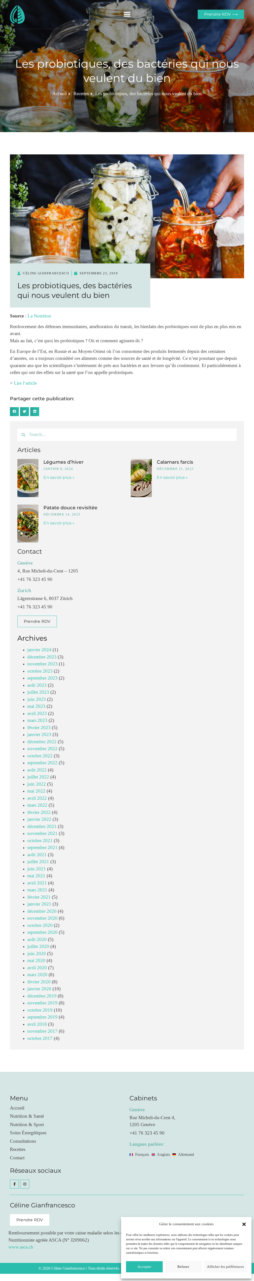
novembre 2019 (42, 1003)
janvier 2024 (39, 650)
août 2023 (37, 685)
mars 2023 (37, 720)
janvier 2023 (39, 734)
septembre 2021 (42, 847)
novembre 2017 (42, 1031)
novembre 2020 (42, 918)
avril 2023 (37, 713)
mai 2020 (36, 960)
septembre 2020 (42, 932)
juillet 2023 (38, 692)
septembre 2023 (42, 678)
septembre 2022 (42, 763)
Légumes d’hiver (63, 462)
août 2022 (37, 770)
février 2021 (39, 897)
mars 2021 (37, 890)
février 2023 (39, 727)
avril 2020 (37, 967)
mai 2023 (36, 706)
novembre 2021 (42, 833)
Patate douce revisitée (70, 508)
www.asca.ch (20, 1247)
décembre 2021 (42, 826)
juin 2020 (36, 953)
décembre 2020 (42, 911)
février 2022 (39, 812)
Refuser (183, 1267)
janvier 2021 (39, 904)
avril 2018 (37, 1024)
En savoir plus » (58, 477)
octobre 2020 (40, 925)
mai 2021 (36, 876)
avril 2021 (37, 883)
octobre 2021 (40, 840)
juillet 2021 (38, 861)
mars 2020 (37, 974)
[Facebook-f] (14, 1184)
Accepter (144, 1267)
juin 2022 (36, 784)
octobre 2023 (40, 671)
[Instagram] (24, 1184)
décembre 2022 (42, 741)
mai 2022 (36, 791)
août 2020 (37, 939)
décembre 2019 (42, 996)
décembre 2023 (42, 657)
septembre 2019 (42, 1017)
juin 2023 (36, 699)
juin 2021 (36, 869)
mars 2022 (37, 805)
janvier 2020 (39, 989)
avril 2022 (37, 798)
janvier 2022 (39, 819)
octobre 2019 (40, 1010)
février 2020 (39, 982)
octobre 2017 (40, 1038)
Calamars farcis (175, 462)
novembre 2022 (42, 748)
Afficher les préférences (225, 1267)
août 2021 (37, 854)
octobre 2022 (40, 756)
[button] (244, 1224)
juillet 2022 (38, 777)
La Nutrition (39, 316)
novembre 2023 (42, 664)
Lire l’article (25, 383)
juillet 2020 (38, 946)
